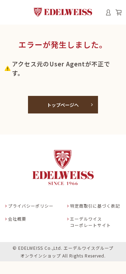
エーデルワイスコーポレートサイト (90, 222)
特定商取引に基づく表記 (95, 206)
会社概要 (17, 219)
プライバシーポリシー (31, 206)
